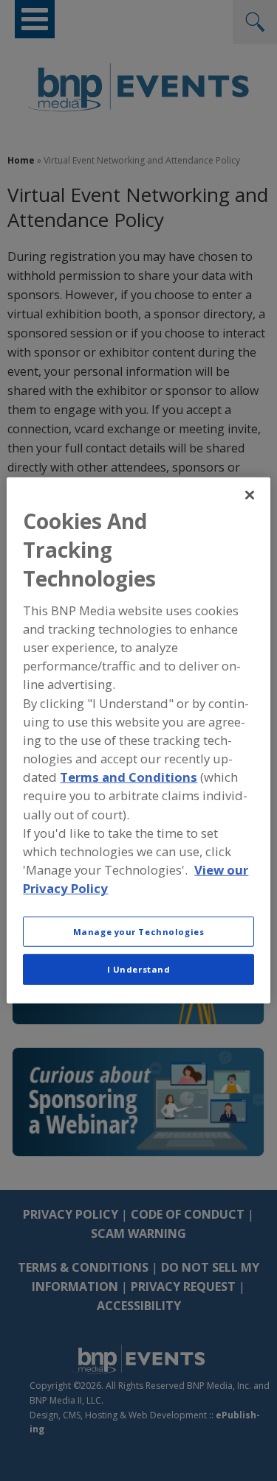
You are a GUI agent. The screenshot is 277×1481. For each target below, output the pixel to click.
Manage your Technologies (139, 930)
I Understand (139, 969)
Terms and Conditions (128, 776)
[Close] (249, 495)
